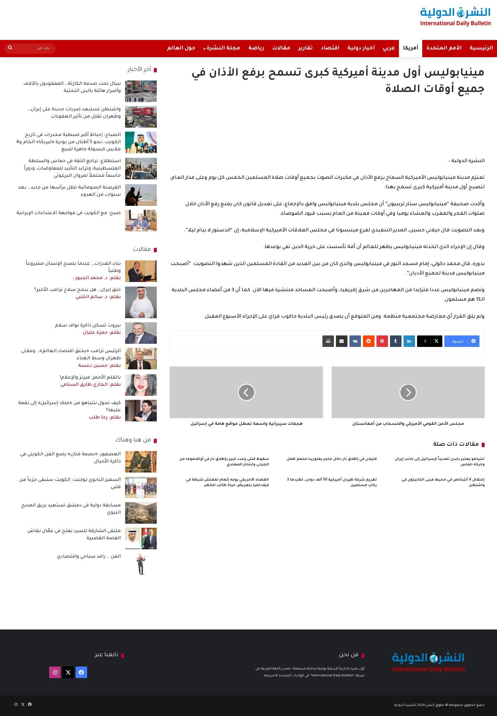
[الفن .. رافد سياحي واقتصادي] (141, 564)
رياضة (256, 48)
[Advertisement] (164, 19)
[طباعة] (328, 341)
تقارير (305, 48)
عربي (389, 48)
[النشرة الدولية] (455, 16)
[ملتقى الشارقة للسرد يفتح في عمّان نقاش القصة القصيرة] (141, 538)
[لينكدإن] (409, 341)
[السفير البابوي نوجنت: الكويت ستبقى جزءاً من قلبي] (141, 487)
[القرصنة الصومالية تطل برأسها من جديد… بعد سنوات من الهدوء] (141, 195)
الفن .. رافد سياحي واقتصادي (89, 556)
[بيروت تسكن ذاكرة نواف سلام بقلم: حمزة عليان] (141, 333)
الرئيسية (481, 48)
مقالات (281, 48)
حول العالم (181, 48)
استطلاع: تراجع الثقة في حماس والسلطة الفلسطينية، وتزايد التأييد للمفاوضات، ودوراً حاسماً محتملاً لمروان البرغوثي (72, 168)
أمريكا (410, 48)
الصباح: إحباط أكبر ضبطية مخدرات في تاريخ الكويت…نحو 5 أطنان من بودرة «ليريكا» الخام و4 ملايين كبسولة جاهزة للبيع (68, 142)
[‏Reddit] (368, 341)
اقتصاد (330, 48)
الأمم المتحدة (444, 48)
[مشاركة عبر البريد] (341, 341)
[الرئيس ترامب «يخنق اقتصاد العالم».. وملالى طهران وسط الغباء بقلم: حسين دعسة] (141, 358)
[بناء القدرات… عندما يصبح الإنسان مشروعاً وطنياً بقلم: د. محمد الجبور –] (141, 271)
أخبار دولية (361, 48)
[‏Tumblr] (396, 341)
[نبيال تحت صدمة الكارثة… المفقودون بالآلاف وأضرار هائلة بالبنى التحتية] (141, 91)
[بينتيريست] (382, 341)
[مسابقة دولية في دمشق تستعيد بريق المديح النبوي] (141, 513)
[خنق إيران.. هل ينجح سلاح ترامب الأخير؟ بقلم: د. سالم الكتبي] (141, 302)
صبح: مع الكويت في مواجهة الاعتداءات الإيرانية (68, 213)
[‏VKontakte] (355, 341)
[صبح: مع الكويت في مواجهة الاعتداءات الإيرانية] (141, 220)
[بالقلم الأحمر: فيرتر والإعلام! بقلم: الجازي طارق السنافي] (141, 385)
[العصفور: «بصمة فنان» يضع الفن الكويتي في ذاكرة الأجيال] (141, 462)
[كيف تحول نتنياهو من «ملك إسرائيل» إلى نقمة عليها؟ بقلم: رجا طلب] (141, 410)
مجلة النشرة (223, 48)
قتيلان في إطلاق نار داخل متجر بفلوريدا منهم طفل (331, 459)
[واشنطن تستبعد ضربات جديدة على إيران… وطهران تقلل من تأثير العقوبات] (141, 117)
